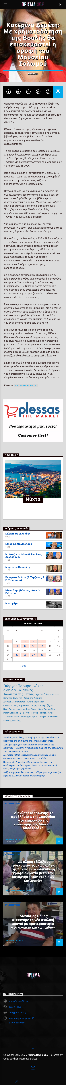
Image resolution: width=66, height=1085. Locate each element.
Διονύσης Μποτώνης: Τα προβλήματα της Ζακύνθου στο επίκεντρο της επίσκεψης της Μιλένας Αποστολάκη (33, 820)
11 (17, 646)
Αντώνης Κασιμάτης (29, 717)
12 (25, 646)
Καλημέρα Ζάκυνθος (18, 533)
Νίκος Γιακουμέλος (47, 709)
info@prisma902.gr (18, 1012)
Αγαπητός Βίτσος (35, 701)
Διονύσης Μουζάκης (12, 720)
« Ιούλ (23, 666)
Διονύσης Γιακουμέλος (14, 701)
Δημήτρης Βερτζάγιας (42, 705)
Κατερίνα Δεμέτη (25, 386)
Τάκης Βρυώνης (46, 713)
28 (42, 654)
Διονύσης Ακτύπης (33, 698)
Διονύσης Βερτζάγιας (27, 709)
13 (33, 646)
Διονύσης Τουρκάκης (18, 690)
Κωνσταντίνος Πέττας (18, 694)
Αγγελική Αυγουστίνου (47, 694)
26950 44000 (15, 1007)
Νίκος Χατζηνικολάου (18, 543)
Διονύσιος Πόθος (30, 713)
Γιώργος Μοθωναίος (49, 717)
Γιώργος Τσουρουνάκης (23, 686)
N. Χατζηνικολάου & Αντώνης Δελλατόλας (23, 555)
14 (42, 646)
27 (33, 654)
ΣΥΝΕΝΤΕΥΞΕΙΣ (12, 804)
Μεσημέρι (11, 603)
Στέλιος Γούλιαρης (11, 717)
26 (25, 654)
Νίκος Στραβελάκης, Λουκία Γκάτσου (22, 592)
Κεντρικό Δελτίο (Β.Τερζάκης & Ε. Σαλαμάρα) (25, 578)
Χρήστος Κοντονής (12, 698)
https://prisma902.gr (18, 1001)
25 (17, 654)
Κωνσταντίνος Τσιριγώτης (16, 705)
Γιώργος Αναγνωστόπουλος (18, 890)
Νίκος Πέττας (9, 709)
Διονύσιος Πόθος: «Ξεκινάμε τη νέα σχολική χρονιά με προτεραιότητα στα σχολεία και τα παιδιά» (33, 921)
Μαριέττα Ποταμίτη (17, 567)
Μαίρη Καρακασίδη (12, 713)
